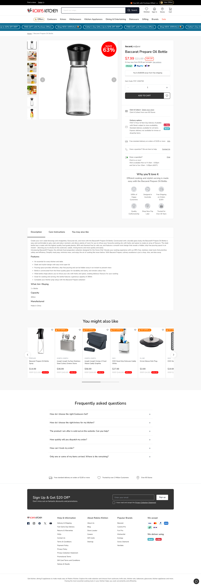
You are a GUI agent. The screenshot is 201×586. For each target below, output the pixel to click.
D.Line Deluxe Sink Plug (148, 361)
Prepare (32, 358)
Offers (40, 19)
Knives (63, 19)
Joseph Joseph (62, 358)
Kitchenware (75, 19)
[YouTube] (51, 523)
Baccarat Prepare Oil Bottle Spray (39, 362)
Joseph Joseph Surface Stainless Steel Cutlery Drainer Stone (68, 362)
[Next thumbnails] (32, 118)
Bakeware (134, 19)
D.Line (142, 358)
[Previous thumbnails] (32, 40)
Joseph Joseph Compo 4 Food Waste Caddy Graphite (95, 362)
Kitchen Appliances (93, 19)
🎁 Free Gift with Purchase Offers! (142, 2)
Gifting (145, 19)
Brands (155, 19)
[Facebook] (28, 523)
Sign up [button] (162, 497)
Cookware (52, 19)
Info (168, 141)
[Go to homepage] (42, 10)
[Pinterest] (39, 523)
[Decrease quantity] (134, 88)
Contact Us (166, 149)
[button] (42, 79)
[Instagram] (34, 523)
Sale (164, 19)
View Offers (167, 2)
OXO (114, 358)
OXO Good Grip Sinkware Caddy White (124, 362)
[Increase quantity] (161, 87)
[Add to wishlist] (52, 330)
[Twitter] (45, 523)
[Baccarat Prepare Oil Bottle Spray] (41, 341)
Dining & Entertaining (116, 19)
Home (29, 34)
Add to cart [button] (144, 96)
